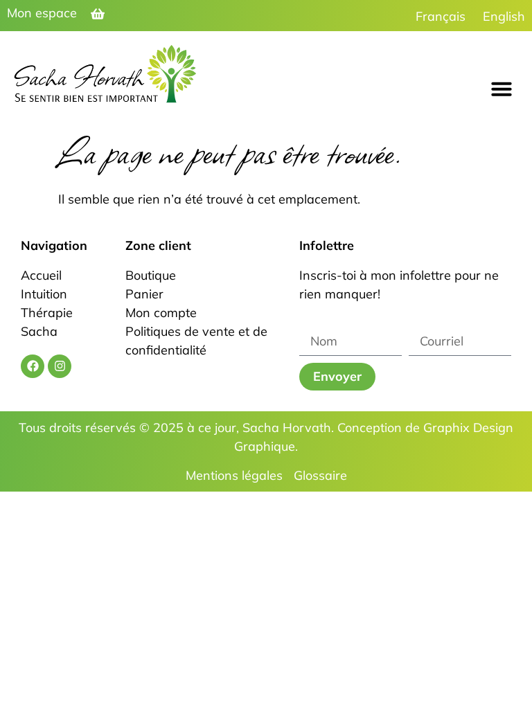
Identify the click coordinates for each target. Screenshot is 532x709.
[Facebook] (32, 366)
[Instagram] (59, 366)
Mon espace (42, 13)
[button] (501, 88)
